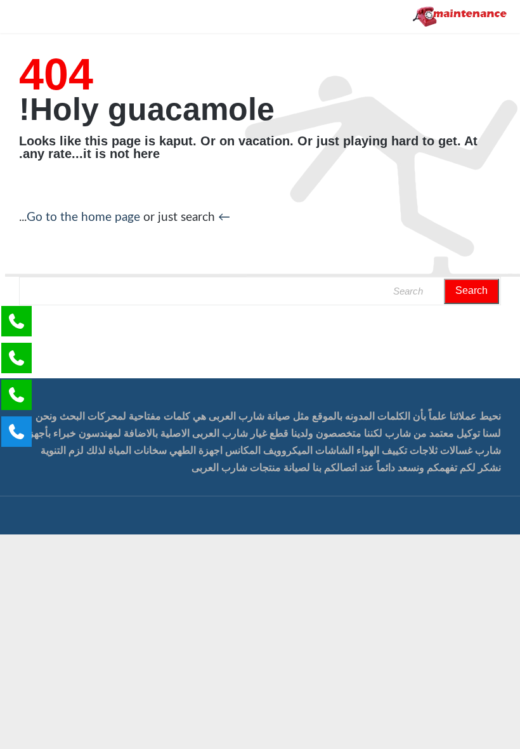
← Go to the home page (128, 217)
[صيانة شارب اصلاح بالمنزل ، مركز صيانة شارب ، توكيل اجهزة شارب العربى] (460, 16)
